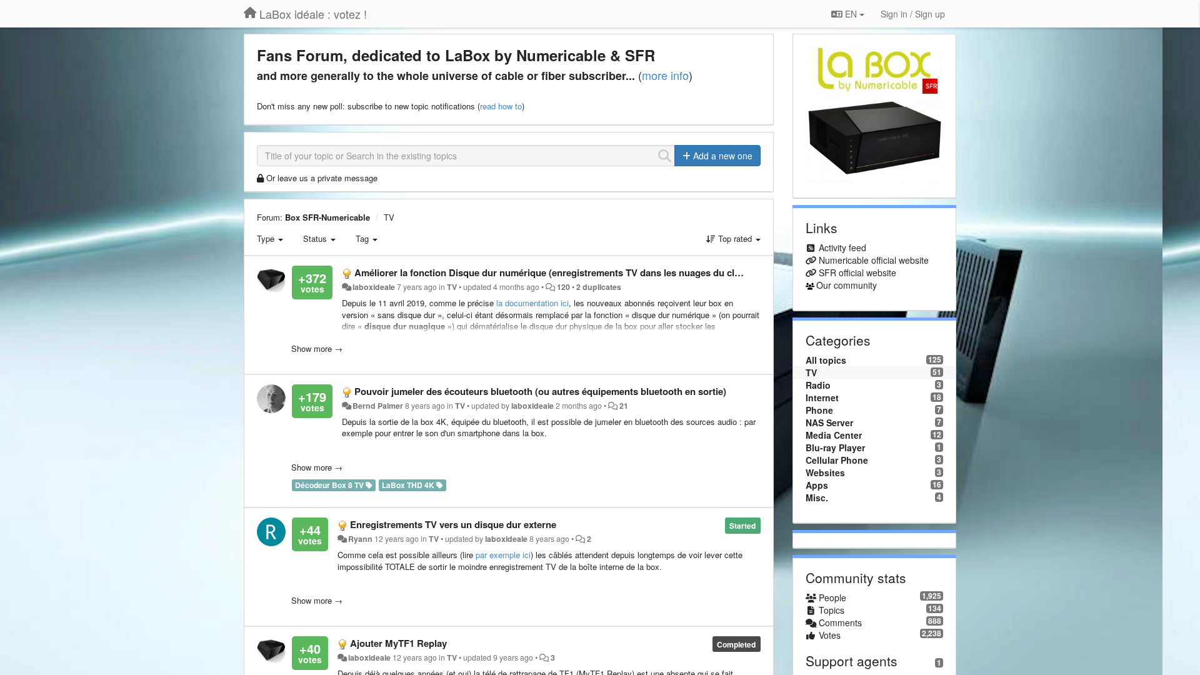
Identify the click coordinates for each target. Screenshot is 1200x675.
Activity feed (842, 247)
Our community (846, 285)
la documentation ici (532, 303)
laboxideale (373, 286)
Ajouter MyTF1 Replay (398, 643)
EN (850, 14)
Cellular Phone (837, 460)
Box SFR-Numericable (327, 217)
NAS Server (829, 422)
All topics (826, 360)
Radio (818, 385)
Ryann (360, 538)
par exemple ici (503, 555)
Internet (822, 397)
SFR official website (857, 272)
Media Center (834, 435)
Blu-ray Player (835, 447)
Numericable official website (874, 260)
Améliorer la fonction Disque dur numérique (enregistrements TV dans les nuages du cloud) (554, 272)
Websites (825, 472)
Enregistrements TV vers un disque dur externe (453, 524)
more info (665, 75)
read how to (501, 106)
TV (389, 217)
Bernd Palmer (377, 405)
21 (623, 405)
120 (563, 286)
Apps (817, 485)
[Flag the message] (757, 273)
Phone (819, 410)
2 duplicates (598, 286)
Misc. (817, 497)
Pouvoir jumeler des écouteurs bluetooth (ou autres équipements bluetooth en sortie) (540, 391)
